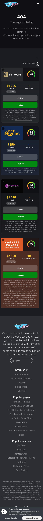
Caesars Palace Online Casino (21, 457)
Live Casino (21, 422)
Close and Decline (11, 518)
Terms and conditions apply (24, 120)
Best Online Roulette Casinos (21, 430)
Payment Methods (21, 401)
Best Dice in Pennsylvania (21, 414)
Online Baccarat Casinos (21, 405)
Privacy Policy (21, 386)
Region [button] (17, 360)
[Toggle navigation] (20, 58)
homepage (18, 35)
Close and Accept (32, 518)
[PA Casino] (11, 4)
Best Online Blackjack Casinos (21, 410)
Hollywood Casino (21, 466)
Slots (21, 434)
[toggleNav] (38, 4)
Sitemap (21, 391)
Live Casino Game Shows (21, 418)
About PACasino (21, 374)
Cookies (21, 382)
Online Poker (21, 426)
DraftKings (21, 462)
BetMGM (21, 445)
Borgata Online (21, 453)
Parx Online (21, 470)
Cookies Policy (26, 514)
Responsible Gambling (21, 378)
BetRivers (21, 449)
